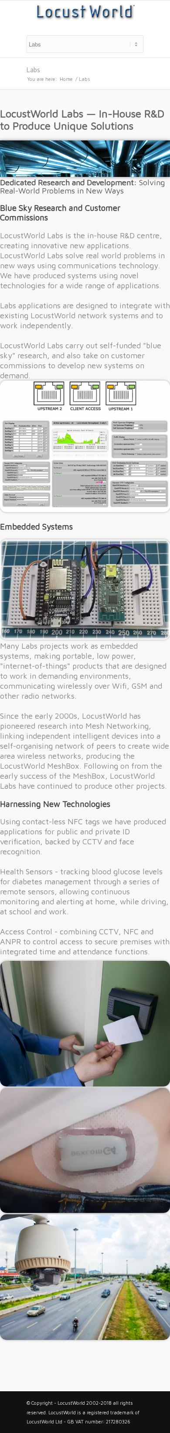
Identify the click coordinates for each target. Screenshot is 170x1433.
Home (66, 79)
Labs (33, 70)
